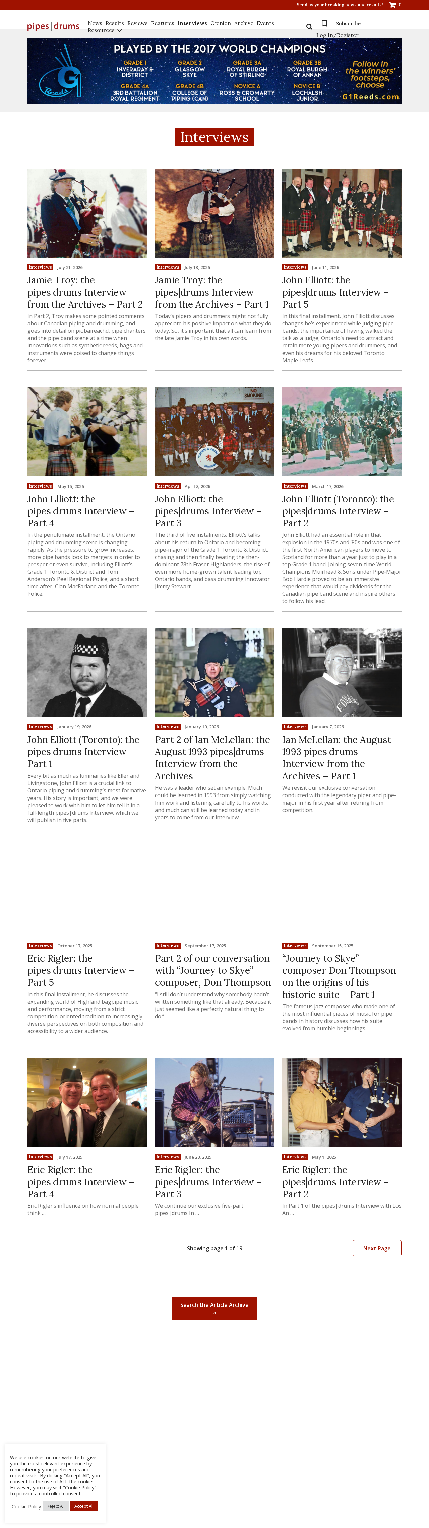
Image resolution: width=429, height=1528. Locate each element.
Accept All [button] (84, 1506)
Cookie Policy (26, 1506)
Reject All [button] (56, 1506)
